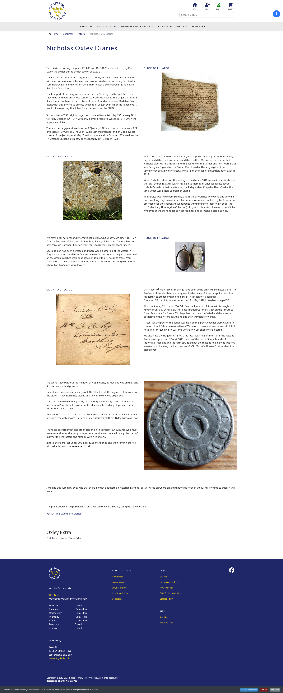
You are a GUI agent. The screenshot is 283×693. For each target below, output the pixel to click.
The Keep (54, 595)
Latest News (118, 582)
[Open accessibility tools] (276, 13)
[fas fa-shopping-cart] (230, 5)
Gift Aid (163, 576)
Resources (105, 26)
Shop (181, 26)
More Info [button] (275, 689)
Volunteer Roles (119, 587)
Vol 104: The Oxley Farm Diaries (63, 513)
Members (199, 26)
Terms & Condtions (169, 582)
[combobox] (206, 15)
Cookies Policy (166, 598)
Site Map (164, 617)
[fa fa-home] (194, 5)
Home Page (117, 576)
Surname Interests (135, 26)
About (84, 26)
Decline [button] (264, 689)
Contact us (117, 598)
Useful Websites (120, 593)
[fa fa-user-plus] (207, 5)
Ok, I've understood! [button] (249, 689)
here (54, 538)
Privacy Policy (166, 587)
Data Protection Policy (170, 593)
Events (163, 26)
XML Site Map (166, 622)
